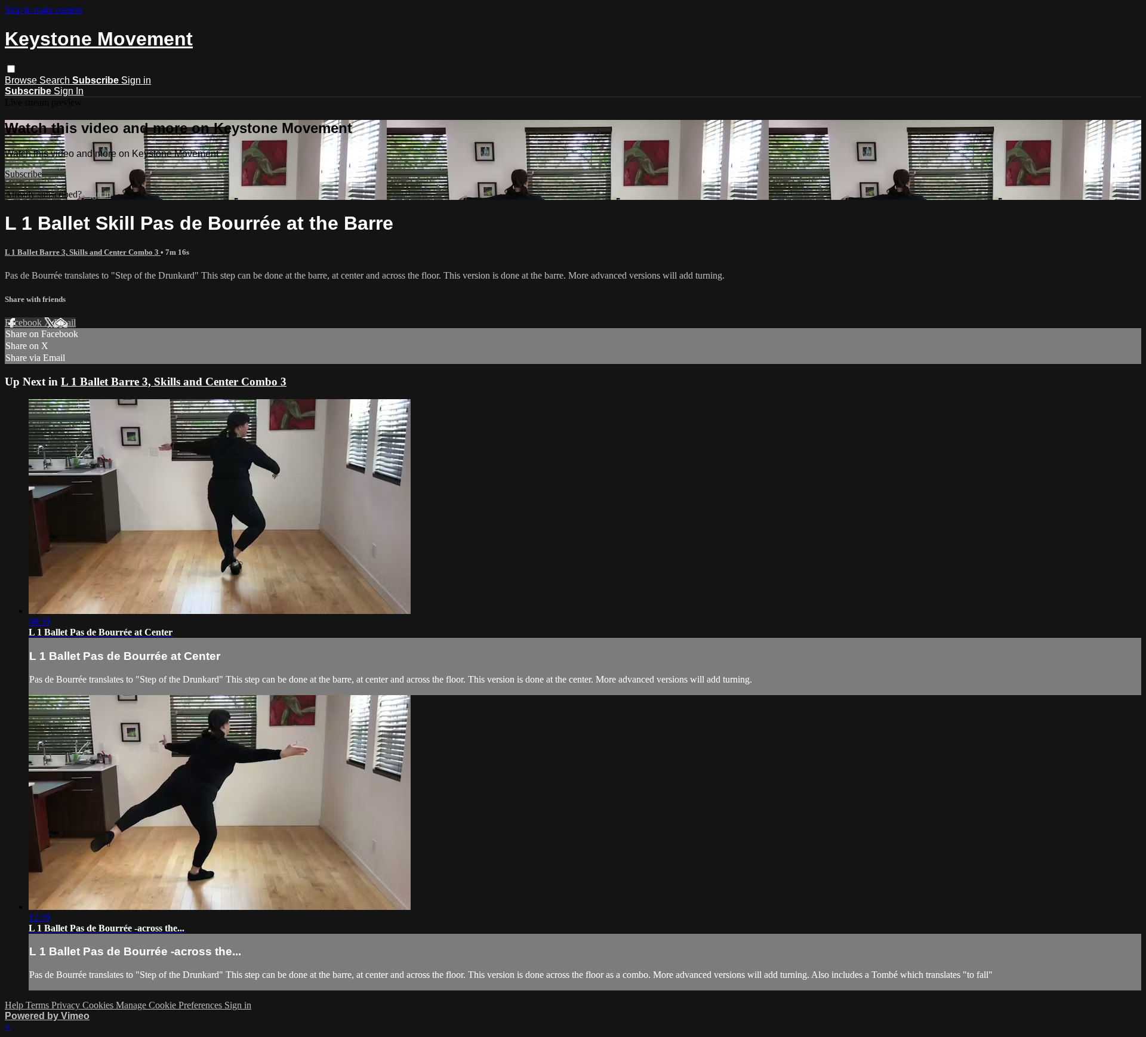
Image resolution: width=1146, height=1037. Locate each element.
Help (15, 1005)
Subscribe (23, 174)
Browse (22, 80)
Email (65, 322)
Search (55, 80)
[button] (11, 69)
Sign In (69, 91)
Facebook (24, 322)
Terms (38, 1005)
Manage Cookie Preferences (170, 1005)
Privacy (66, 1005)
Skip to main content (43, 10)
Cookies (99, 1005)
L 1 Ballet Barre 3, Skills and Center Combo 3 (83, 252)
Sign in (136, 80)
